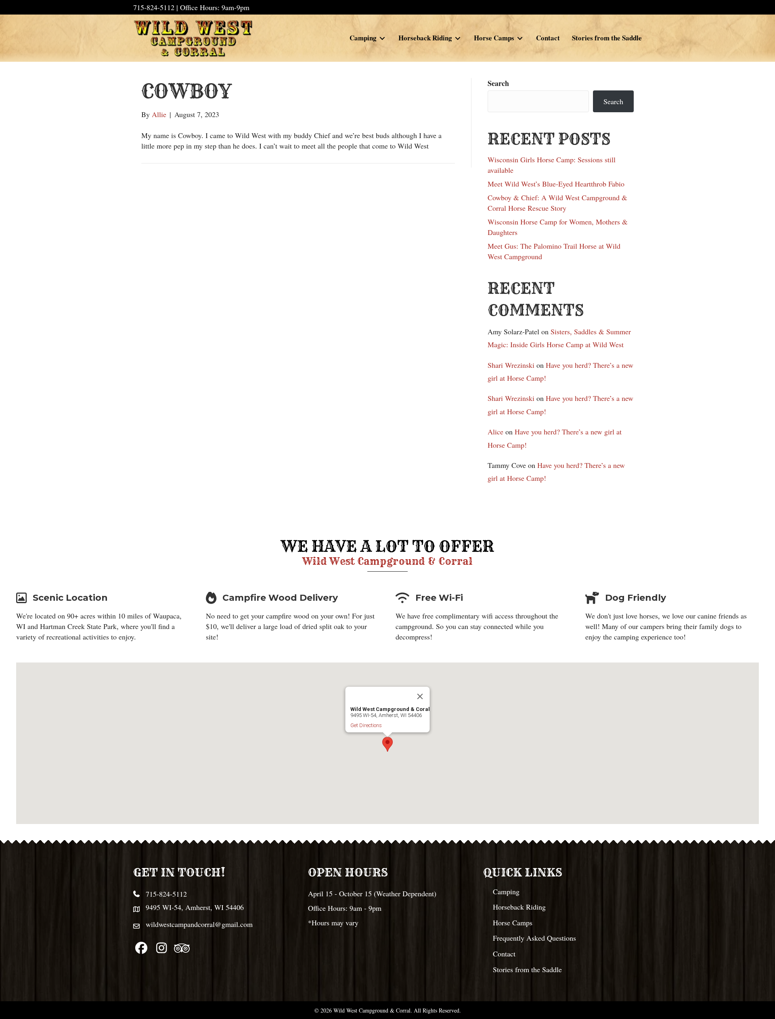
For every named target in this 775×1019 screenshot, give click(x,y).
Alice (495, 431)
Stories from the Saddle (527, 969)
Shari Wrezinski (511, 365)
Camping (506, 891)
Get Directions (366, 725)
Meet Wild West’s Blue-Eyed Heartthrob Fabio (556, 184)
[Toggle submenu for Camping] (382, 38)
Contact (504, 953)
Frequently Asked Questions (534, 938)
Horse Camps (512, 922)
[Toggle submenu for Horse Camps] (520, 38)
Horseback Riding (519, 907)
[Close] (420, 696)
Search (498, 83)
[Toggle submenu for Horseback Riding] (458, 38)
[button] (387, 744)
